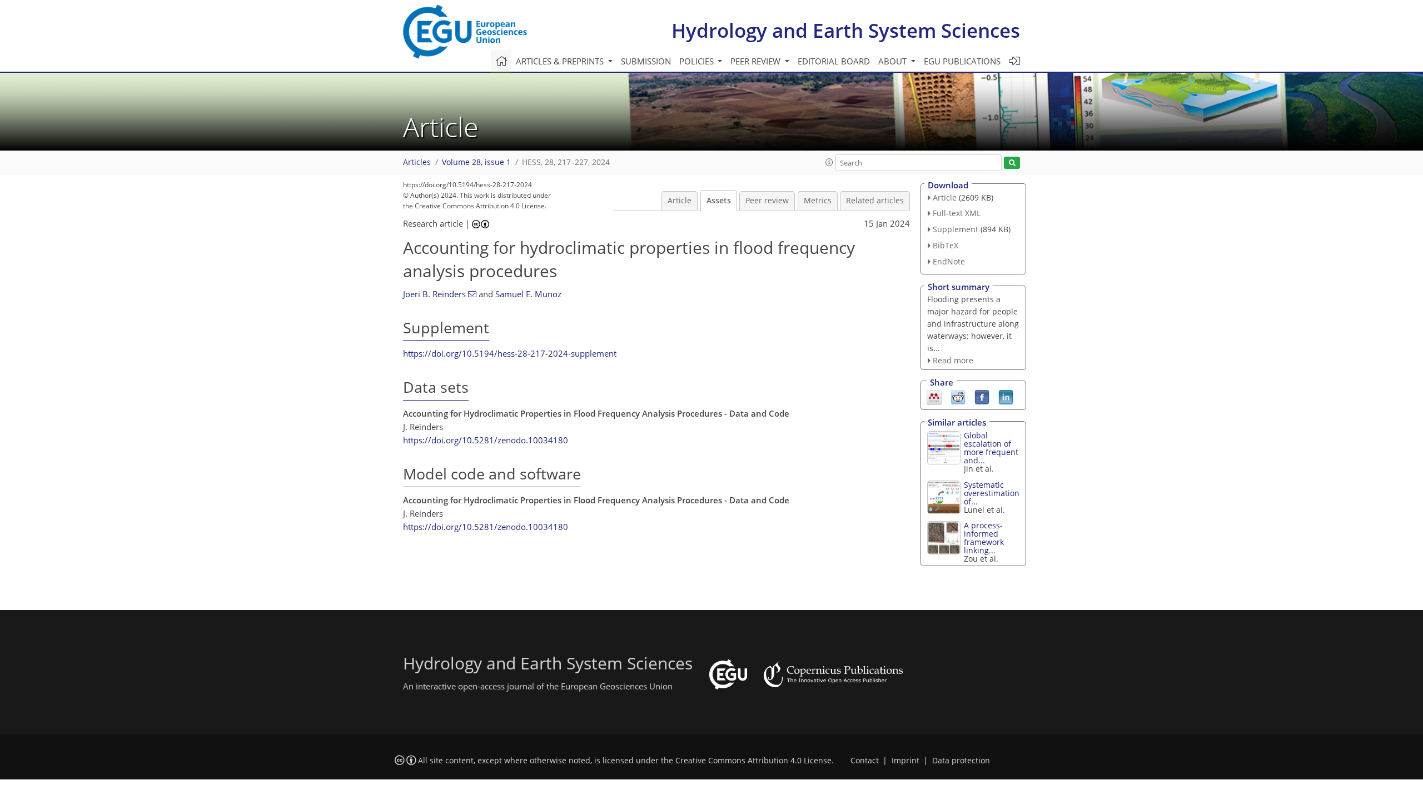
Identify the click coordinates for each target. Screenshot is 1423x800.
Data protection (961, 761)
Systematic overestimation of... (991, 493)
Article (679, 201)
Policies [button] (697, 61)
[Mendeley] (934, 396)
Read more (953, 360)
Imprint (905, 761)
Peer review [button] (756, 61)
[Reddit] (958, 396)
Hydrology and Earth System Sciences (845, 30)
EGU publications (962, 61)
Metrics (818, 201)
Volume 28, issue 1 (476, 162)
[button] (829, 162)
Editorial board (834, 61)
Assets (718, 201)
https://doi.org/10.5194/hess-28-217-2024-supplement (509, 353)
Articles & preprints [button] (561, 61)
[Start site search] (1012, 163)
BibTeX (945, 245)
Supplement (955, 229)
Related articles (875, 201)
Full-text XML (957, 213)
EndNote (949, 261)
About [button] (893, 61)
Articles (417, 162)
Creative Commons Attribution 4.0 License (753, 761)
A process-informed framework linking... (984, 538)
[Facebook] (981, 396)
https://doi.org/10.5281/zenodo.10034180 (485, 440)
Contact (864, 761)
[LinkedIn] (1005, 396)
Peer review (767, 201)
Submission (646, 61)
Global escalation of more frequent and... (991, 448)
